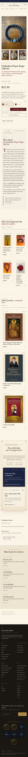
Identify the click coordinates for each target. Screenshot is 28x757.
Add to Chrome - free (21, 676)
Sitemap (18, 692)
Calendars (3, 647)
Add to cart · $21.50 (18, 109)
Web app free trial (20, 672)
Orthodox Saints (4, 665)
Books (2, 649)
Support (18, 690)
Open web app (20, 670)
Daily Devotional (4, 672)
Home (3, 8)
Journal (2, 674)
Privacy (18, 694)
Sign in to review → (7, 538)
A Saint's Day (19, 645)
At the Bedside (20, 652)
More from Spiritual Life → (9, 614)
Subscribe (22, 714)
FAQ (2, 676)
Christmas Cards (4, 656)
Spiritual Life (13, 8)
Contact (18, 688)
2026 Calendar (4, 645)
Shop (7, 8)
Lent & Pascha (20, 647)
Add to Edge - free (21, 679)
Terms (18, 697)
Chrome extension (21, 674)
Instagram (3, 750)
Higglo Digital (13, 754)
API (2, 686)
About (7, 130)
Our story (19, 686)
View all (4, 305)
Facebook (9, 750)
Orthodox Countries (5, 670)
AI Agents (3, 690)
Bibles (2, 652)
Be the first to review (6, 81)
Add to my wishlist (14, 115)
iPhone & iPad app (21, 667)
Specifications (18, 130)
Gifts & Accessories (5, 654)
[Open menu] (2, 4)
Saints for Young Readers (6, 667)
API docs (3, 688)
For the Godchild (20, 649)
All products (3, 658)
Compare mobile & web (22, 665)
